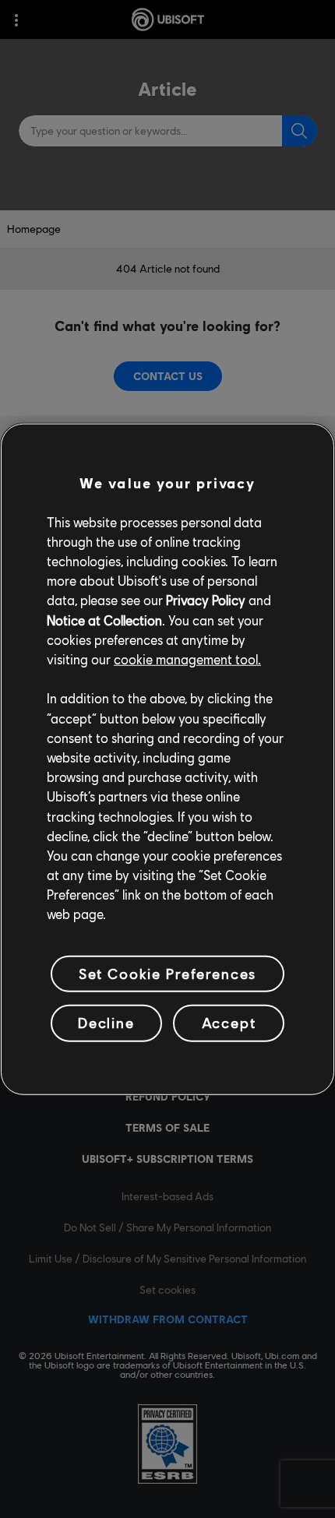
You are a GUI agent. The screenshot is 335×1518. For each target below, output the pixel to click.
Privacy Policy (205, 600)
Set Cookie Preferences (167, 972)
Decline (106, 1022)
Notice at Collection (104, 619)
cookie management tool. (187, 659)
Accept (229, 1022)
